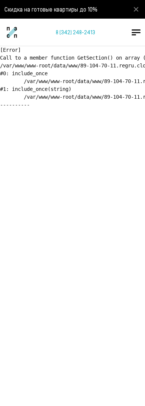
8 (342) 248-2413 (75, 32)
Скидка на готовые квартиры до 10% (50, 9)
